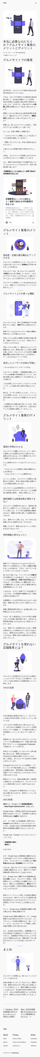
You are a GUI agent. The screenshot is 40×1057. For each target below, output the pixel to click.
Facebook (31, 744)
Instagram (22, 744)
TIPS (4, 3)
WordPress (15, 1052)
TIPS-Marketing (20, 52)
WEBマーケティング (10, 55)
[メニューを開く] (36, 3)
